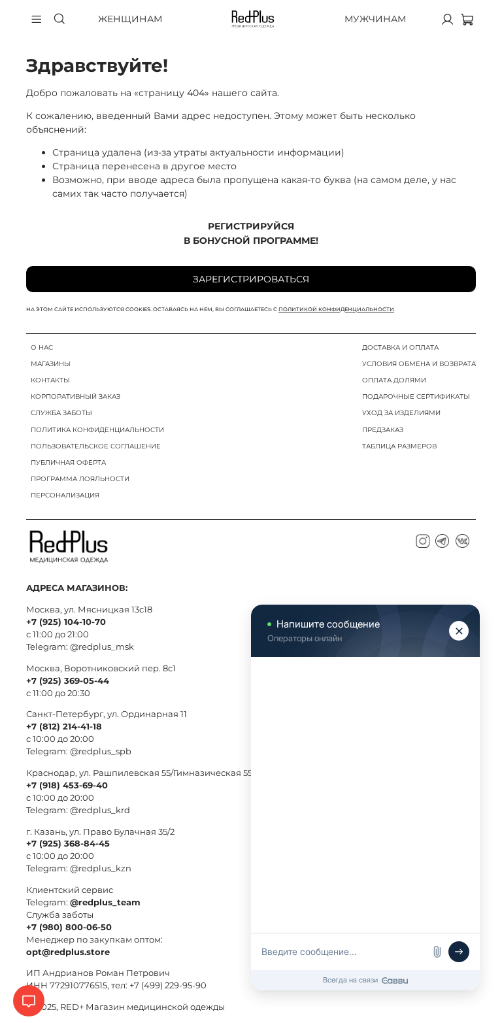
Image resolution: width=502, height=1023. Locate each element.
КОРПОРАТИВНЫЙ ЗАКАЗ (75, 396)
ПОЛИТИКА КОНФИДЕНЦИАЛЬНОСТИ (97, 429)
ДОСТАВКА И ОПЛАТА (400, 347)
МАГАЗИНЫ (51, 363)
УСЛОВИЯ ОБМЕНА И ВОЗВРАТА (419, 363)
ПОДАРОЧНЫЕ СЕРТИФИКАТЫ (416, 396)
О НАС (42, 347)
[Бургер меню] (36, 19)
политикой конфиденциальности (336, 309)
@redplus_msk (102, 647)
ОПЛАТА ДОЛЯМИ (394, 380)
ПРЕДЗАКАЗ (382, 429)
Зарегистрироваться (251, 279)
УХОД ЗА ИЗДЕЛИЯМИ (401, 412)
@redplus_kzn (100, 868)
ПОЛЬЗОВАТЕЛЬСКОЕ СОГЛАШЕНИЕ (96, 446)
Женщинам (130, 19)
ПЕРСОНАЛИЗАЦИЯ (65, 495)
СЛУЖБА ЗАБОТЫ (61, 412)
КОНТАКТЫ (50, 380)
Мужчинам (375, 19)
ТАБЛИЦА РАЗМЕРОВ (399, 446)
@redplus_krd (100, 810)
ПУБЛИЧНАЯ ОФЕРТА (68, 462)
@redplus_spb (100, 751)
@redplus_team (105, 902)
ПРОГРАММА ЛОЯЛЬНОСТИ (80, 478)
